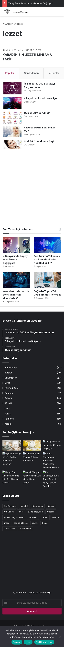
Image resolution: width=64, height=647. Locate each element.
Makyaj (55, 517)
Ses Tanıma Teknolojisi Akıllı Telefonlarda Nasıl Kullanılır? (47, 259)
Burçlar (8, 372)
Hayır (28, 642)
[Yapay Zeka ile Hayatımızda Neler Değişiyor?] (52, 445)
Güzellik (8, 403)
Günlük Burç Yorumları (37, 113)
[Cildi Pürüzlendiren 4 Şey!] (12, 144)
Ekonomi (8, 393)
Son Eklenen (31, 73)
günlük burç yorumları (14, 517)
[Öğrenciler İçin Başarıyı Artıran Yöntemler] (32, 457)
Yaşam (7, 423)
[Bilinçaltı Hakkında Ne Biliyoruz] (12, 103)
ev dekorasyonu (35, 511)
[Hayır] (60, 636)
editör (7, 50)
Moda (7, 408)
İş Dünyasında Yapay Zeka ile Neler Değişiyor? (15, 259)
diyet (21, 511)
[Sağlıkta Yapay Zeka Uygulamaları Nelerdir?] (47, 280)
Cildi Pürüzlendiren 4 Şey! (39, 141)
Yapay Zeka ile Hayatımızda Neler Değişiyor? (30, 3)
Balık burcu (37, 506)
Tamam (16, 642)
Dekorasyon (10, 377)
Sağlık (7, 413)
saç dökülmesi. (21, 523)
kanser (45, 517)
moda (6, 523)
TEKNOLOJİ (9, 528)
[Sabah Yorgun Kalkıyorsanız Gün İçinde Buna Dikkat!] (32, 477)
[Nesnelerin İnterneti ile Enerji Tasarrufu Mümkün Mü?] (16, 280)
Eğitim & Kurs (11, 388)
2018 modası (10, 506)
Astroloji (24, 506)
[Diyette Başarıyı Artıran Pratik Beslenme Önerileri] (11, 459)
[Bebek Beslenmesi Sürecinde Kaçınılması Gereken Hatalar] (52, 460)
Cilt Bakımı (9, 511)
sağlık (35, 523)
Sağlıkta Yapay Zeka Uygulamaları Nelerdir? (47, 293)
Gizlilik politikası (44, 642)
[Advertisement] (32, 187)
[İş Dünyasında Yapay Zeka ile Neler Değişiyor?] (16, 245)
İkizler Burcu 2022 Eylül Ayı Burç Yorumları (39, 85)
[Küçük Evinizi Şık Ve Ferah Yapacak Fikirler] (11, 445)
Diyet (7, 383)
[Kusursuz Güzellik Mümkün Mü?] (12, 131)
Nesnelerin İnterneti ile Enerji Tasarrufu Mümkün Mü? (16, 295)
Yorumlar (54, 73)
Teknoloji (9, 418)
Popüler (9, 73)
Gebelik (8, 398)
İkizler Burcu (25, 528)
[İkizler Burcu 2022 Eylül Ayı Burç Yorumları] (12, 88)
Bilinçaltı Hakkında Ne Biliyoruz (42, 98)
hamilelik (33, 517)
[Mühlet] (15, 11)
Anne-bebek (10, 367)
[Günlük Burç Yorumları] (12, 117)
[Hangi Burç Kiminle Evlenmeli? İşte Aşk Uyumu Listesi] (11, 477)
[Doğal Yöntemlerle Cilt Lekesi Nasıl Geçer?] (32, 445)
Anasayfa (10, 23)
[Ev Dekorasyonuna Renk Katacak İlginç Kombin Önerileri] (52, 479)
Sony (44, 523)
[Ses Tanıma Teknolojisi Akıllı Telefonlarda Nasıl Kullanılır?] (47, 245)
